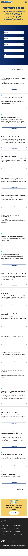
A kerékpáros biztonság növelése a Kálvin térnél (13, 195)
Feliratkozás (13, 513)
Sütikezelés (3, 528)
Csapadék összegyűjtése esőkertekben (11, 454)
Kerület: (5, 48)
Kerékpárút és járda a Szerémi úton (10, 352)
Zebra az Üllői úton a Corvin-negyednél (11, 98)
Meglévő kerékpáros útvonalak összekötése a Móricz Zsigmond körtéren (13, 392)
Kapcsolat (3, 534)
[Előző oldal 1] (24, 69)
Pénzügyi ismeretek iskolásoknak (10, 254)
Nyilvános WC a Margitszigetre (9, 474)
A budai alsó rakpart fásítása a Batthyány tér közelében (13, 371)
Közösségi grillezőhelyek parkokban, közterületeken (11, 216)
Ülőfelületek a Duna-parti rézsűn (9, 117)
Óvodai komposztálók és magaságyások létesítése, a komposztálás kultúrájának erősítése (11, 433)
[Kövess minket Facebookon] (7, 540)
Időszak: (6, 35)
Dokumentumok (17, 531)
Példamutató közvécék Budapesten (10, 137)
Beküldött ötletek (4, 525)
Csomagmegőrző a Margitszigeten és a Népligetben (11, 313)
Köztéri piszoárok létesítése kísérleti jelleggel (13, 274)
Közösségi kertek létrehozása (9, 412)
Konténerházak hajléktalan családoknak (12, 236)
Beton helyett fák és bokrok (8, 156)
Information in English (18, 534)
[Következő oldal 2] (26, 69)
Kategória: (6, 42)
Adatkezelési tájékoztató (6, 531)
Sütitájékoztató (17, 528)
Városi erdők (4, 293)
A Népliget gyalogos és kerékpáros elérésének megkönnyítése (13, 79)
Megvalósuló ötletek (18, 525)
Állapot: (5, 54)
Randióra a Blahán (6, 334)
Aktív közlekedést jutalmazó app (9, 176)
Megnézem (14, 89)
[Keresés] (22, 32)
